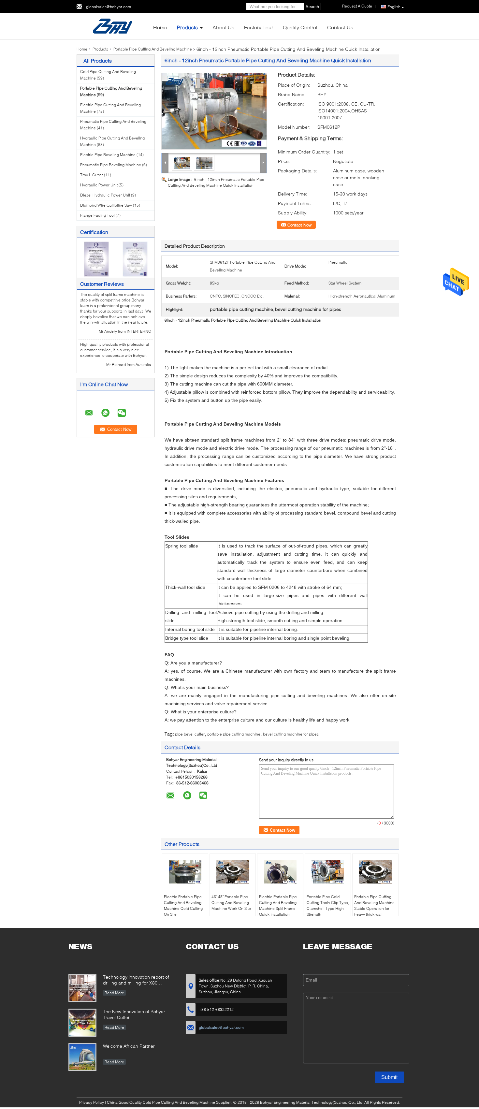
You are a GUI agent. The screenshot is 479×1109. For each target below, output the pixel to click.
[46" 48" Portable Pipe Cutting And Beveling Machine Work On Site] (232, 871)
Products (187, 27)
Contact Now (299, 224)
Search (312, 6)
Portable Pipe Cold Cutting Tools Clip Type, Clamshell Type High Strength (328, 905)
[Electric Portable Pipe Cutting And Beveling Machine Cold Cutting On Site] (185, 871)
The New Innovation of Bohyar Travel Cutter (134, 1014)
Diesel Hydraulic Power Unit (105, 195)
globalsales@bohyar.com (108, 6)
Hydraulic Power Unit (99, 184)
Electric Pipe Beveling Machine (108, 154)
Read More (114, 992)
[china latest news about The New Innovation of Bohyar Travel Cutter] (82, 1023)
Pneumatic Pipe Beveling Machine (110, 164)
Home (160, 27)
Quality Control (300, 27)
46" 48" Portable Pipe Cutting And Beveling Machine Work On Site (231, 902)
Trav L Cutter (91, 174)
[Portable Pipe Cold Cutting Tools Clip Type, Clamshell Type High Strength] (328, 871)
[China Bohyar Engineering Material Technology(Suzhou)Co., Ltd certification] (96, 258)
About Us (223, 27)
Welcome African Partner (129, 1046)
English (393, 6)
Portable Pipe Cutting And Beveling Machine (152, 49)
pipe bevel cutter (190, 734)
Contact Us (340, 27)
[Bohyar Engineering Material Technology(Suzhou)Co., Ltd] (112, 25)
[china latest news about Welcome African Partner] (82, 1057)
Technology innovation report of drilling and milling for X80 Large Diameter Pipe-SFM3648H (136, 980)
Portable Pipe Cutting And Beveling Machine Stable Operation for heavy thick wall (374, 905)
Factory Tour (258, 27)
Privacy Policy (91, 1102)
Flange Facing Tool (97, 215)
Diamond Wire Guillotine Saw (106, 205)
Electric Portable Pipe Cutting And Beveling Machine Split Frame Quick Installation (278, 905)
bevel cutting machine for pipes (291, 734)
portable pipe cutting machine (233, 734)
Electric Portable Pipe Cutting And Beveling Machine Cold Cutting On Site (183, 905)
